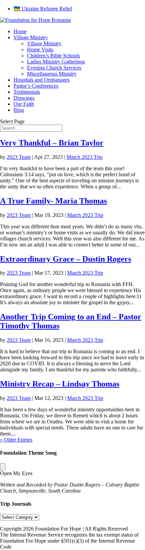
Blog (18, 110)
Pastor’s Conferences (35, 86)
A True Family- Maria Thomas (53, 200)
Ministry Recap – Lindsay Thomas (59, 383)
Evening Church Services (54, 68)
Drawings (23, 98)
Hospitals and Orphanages (41, 80)
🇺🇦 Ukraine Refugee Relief (42, 8)
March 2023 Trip (84, 157)
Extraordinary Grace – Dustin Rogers (65, 259)
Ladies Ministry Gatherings (56, 61)
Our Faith (23, 104)
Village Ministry (30, 37)
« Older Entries (16, 440)
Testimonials (26, 92)
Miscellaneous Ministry (52, 74)
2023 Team (19, 157)
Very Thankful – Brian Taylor (52, 142)
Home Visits (40, 49)
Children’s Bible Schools (53, 55)
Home (20, 31)
